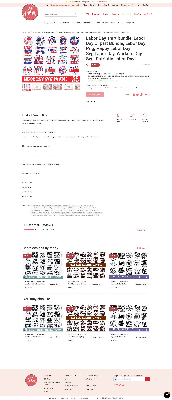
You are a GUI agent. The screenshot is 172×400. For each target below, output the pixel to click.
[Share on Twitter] (137, 94)
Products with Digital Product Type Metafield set (68, 213)
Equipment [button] (126, 14)
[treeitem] (26, 87)
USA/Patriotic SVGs (92, 215)
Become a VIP (127, 5)
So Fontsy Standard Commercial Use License (103, 81)
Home (24, 32)
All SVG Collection (72, 208)
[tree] (51, 87)
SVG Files (47, 215)
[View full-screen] (78, 38)
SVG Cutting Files (37, 215)
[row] (86, 272)
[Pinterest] (120, 385)
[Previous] (26, 59)
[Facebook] (114, 385)
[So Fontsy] (30, 12)
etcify (30, 32)
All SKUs (90, 205)
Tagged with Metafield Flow (74, 215)
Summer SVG (97, 213)
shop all (141, 248)
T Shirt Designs (58, 215)
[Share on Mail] (149, 94)
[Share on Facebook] (134, 94)
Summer (89, 213)
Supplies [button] (137, 14)
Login (138, 5)
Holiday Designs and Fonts (66, 210)
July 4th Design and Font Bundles (88, 210)
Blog (85, 5)
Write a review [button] (142, 230)
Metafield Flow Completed (40, 213)
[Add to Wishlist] (62, 252)
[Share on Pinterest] (141, 94)
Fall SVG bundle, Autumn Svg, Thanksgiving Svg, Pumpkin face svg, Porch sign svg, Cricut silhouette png (77, 282)
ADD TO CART (55, 275)
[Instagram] (117, 385)
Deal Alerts (95, 5)
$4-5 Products (36, 205)
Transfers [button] (96, 14)
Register (146, 5)
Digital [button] (106, 14)
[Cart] (149, 14)
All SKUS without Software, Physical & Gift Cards (47, 208)
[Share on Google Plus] (145, 94)
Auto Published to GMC (88, 208)
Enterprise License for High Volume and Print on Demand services (110, 88)
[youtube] (123, 385)
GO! (147, 379)
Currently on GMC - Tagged (40, 210)
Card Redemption (110, 5)
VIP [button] (87, 14)
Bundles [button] (115, 14)
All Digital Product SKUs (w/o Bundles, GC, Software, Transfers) (64, 205)
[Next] (76, 59)
